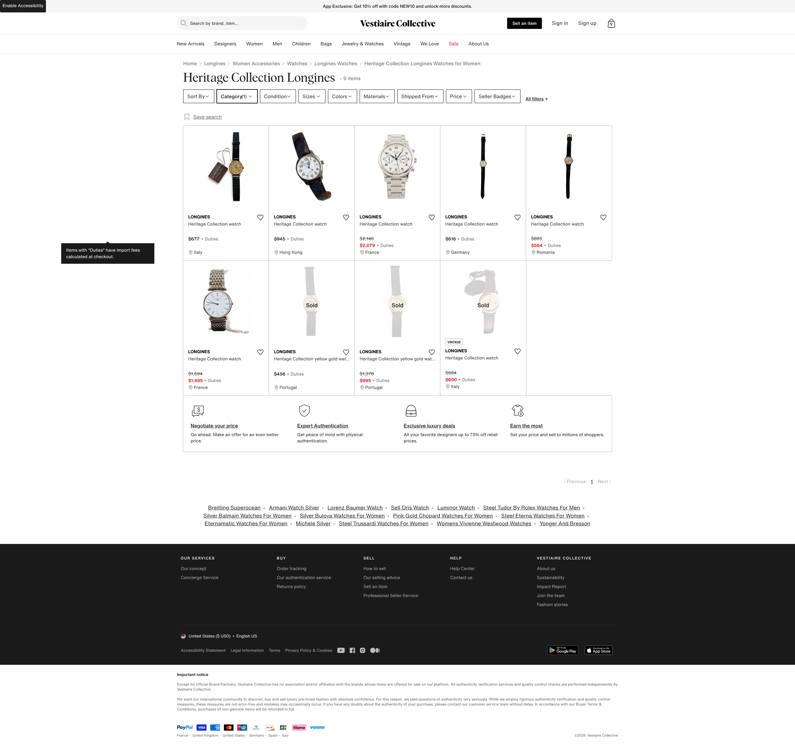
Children (301, 43)
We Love (429, 43)
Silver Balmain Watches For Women (247, 516)
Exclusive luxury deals (429, 425)
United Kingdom (206, 735)
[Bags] (336, 43)
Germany (256, 735)
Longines (214, 63)
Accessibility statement (203, 650)
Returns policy (291, 586)
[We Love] (444, 43)
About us (546, 568)
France (182, 735)
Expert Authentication (322, 425)
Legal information (247, 650)
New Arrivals (190, 43)
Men (277, 43)
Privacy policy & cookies (308, 650)
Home (190, 63)
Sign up (587, 23)
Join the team (551, 595)
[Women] (267, 43)
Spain (273, 735)
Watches (297, 63)
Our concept (193, 568)
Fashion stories (552, 604)
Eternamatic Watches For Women (246, 523)
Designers (225, 43)
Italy (285, 735)
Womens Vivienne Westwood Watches (484, 523)
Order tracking (292, 568)
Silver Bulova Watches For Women (342, 516)
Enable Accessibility (22, 5)
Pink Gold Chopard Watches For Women (443, 516)
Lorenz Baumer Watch (355, 508)
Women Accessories (256, 63)
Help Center (462, 568)
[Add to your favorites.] (260, 217)
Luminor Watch (456, 508)
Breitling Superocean (234, 508)
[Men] (287, 43)
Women (254, 43)
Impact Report (551, 586)
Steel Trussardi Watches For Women (384, 523)
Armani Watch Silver (294, 508)
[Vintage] (415, 43)
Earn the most (526, 425)
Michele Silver (313, 523)
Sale (454, 43)
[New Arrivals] (209, 43)
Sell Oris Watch (410, 508)
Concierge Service (199, 577)
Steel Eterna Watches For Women (543, 516)
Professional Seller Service (390, 595)
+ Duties (209, 238)
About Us (479, 43)
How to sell (374, 568)
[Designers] (241, 43)
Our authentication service (304, 577)
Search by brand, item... (214, 23)
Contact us (461, 577)
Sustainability (551, 577)
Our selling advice (381, 577)
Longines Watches (335, 63)
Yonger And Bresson (564, 523)
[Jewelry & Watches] (388, 43)
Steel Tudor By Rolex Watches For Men (531, 508)
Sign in (560, 23)
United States (234, 735)
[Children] (315, 43)
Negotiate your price (214, 425)
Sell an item (524, 23)
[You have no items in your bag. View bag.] (611, 23)
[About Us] (493, 43)
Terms (274, 650)
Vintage (401, 43)
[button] (611, 23)
